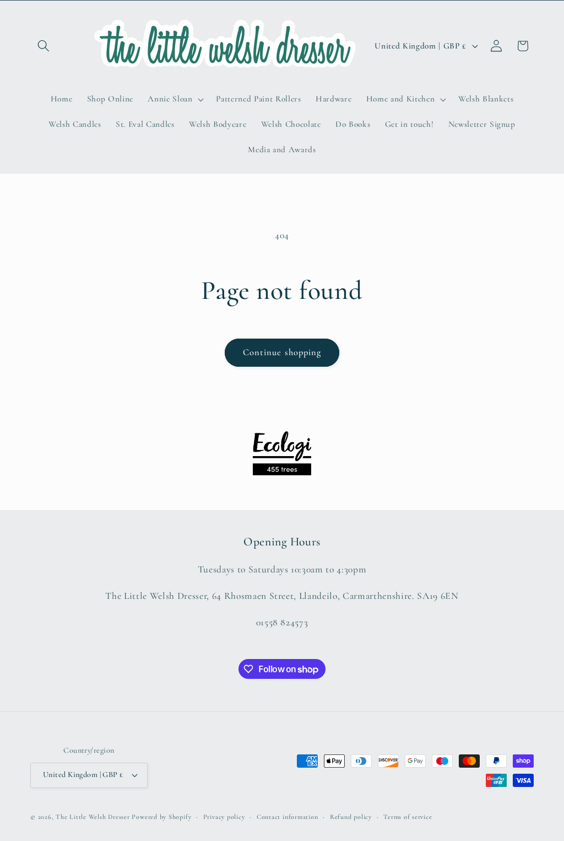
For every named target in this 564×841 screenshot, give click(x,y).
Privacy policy (224, 817)
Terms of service (407, 817)
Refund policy (351, 817)
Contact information (287, 817)
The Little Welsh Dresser (92, 817)
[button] (43, 46)
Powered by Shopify (161, 817)
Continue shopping (282, 352)
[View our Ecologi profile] (282, 453)
